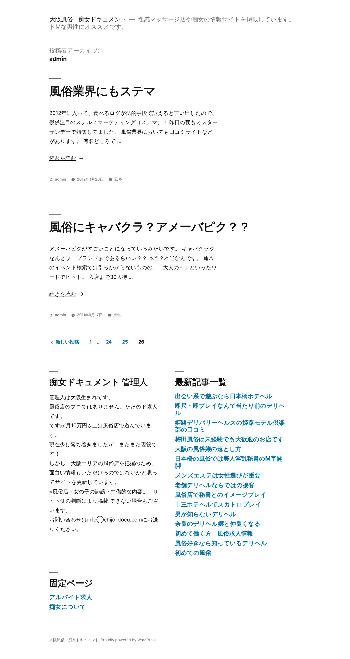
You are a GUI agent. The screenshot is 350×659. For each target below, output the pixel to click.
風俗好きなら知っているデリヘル (221, 543)
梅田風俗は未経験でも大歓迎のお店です (229, 439)
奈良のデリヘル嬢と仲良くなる (217, 523)
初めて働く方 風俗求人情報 (214, 533)
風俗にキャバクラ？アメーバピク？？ (149, 227)
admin (60, 179)
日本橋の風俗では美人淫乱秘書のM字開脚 (229, 462)
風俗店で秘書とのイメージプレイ (220, 494)
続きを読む (62, 158)
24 (109, 342)
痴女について (67, 606)
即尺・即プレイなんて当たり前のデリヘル (230, 409)
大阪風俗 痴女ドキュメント (88, 19)
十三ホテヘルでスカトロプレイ (218, 504)
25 (125, 342)
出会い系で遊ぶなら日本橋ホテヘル (223, 396)
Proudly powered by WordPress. (129, 640)
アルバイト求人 (70, 597)
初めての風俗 (193, 552)
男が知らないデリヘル (205, 514)
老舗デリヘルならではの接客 (215, 485)
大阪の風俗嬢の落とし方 (208, 448)
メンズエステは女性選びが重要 (217, 475)
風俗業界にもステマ (102, 91)
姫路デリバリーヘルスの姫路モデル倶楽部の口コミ (230, 426)
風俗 (118, 179)
